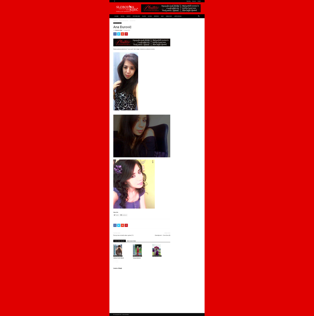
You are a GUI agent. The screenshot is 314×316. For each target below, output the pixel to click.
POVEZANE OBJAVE (119, 241)
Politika (122, 16)
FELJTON (144, 16)
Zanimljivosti (169, 16)
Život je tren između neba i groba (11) (123, 235)
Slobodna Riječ (118, 30)
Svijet (162, 16)
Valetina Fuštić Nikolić (118, 258)
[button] (199, 16)
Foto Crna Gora (136, 16)
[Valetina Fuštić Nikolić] (122, 250)
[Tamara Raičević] (142, 250)
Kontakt (199, 1)
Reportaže (156, 16)
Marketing (189, 1)
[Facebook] (114, 1)
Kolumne (116, 16)
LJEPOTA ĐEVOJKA (178, 16)
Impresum (194, 1)
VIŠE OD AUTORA (131, 241)
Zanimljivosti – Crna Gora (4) (162, 235)
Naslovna (115, 20)
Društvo (128, 16)
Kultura (150, 16)
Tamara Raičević (137, 258)
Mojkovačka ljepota (123, 20)
